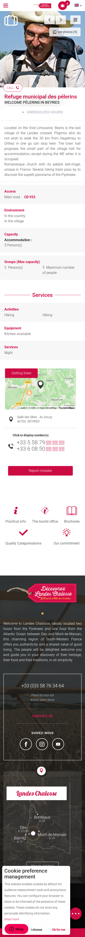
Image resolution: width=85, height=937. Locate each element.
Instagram (42, 744)
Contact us (42, 716)
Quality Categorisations (23, 543)
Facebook (26, 744)
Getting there (21, 373)
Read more (11, 919)
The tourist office (45, 521)
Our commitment (67, 543)
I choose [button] (36, 929)
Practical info (15, 521)
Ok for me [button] (58, 929)
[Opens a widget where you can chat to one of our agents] (16, 929)
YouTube (58, 744)
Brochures (72, 521)
